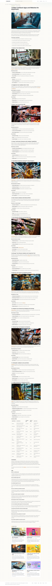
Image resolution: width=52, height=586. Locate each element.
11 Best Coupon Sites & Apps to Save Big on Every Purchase (33, 554)
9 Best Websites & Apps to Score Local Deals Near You (17, 571)
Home (6, 4)
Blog (43, 1)
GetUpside (12, 364)
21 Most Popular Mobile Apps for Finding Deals (18, 554)
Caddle (12, 401)
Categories (41, 1)
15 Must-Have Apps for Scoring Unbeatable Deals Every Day (33, 537)
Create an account (21, 247)
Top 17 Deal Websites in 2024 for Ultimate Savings (33, 571)
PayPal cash (14, 88)
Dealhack (24, 467)
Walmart (16, 69)
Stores (38, 1)
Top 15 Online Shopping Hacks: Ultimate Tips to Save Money (18, 537)
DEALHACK (7, 1)
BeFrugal (29, 255)
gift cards (38, 87)
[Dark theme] (46, 1)
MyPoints (24, 302)
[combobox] (23, 1)
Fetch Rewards (13, 236)
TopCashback (13, 179)
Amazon (12, 69)
